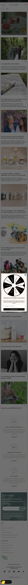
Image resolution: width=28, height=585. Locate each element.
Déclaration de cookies (21, 578)
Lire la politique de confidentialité (9, 578)
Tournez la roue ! (14, 309)
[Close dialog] (25, 275)
